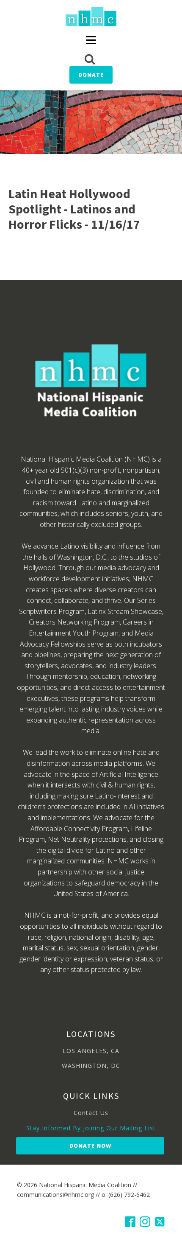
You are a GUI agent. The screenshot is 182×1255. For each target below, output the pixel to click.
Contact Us (91, 1112)
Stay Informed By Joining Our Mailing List (91, 1128)
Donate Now (90, 1145)
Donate (91, 74)
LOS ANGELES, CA (91, 1051)
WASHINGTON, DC (91, 1065)
